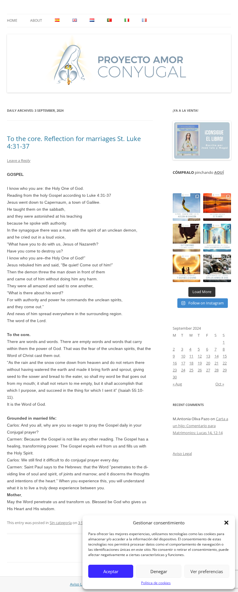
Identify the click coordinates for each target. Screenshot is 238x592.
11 (191, 356)
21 (216, 363)
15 (225, 356)
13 (208, 356)
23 (175, 370)
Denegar (158, 571)
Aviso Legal (182, 453)
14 (216, 356)
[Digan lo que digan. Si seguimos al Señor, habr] (217, 238)
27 (208, 370)
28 (216, 370)
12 (200, 356)
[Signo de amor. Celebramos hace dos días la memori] (187, 238)
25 (191, 370)
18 (191, 363)
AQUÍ (219, 172)
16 (175, 363)
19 (200, 363)
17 (183, 363)
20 (208, 363)
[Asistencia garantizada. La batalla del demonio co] (217, 268)
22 (225, 363)
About (36, 20)
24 (183, 370)
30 (175, 377)
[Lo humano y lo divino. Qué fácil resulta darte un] (187, 268)
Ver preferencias (206, 571)
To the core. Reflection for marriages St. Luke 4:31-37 (74, 142)
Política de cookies (156, 582)
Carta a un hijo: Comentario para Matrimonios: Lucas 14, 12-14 (200, 425)
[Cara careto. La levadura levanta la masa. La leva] (217, 207)
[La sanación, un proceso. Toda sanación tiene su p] (187, 207)
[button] (226, 523)
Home (12, 20)
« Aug (177, 384)
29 (225, 370)
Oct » (219, 384)
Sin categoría (61, 522)
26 (200, 370)
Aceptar (110, 571)
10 (183, 356)
